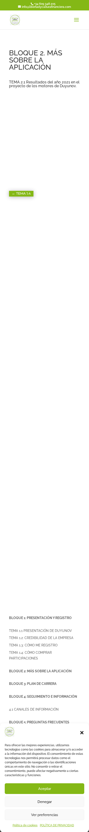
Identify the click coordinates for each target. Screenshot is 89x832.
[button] (82, 732)
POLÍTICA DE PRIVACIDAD (57, 825)
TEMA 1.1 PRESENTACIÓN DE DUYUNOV (40, 631)
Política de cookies (25, 825)
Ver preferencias (44, 815)
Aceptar (44, 789)
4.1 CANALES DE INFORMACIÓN (34, 709)
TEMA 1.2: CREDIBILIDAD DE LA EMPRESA (41, 638)
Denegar (44, 802)
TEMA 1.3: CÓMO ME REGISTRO (33, 645)
